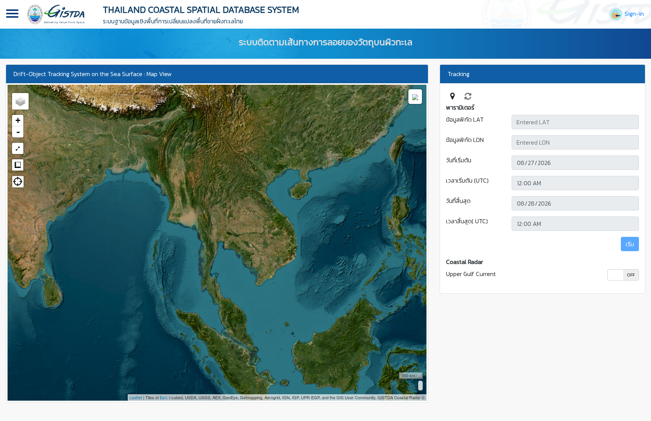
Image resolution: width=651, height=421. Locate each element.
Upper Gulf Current (471, 273)
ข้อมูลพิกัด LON (465, 139)
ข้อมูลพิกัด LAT (465, 119)
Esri (163, 397)
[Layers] (20, 101)
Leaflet (136, 397)
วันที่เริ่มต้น (458, 160)
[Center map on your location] (18, 182)
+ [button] (17, 120)
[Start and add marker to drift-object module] (452, 96)
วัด (17, 165)
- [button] (18, 132)
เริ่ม (630, 244)
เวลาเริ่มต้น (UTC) (467, 180)
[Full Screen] (17, 148)
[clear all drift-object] (467, 96)
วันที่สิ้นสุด (458, 200)
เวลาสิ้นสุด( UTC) (467, 221)
